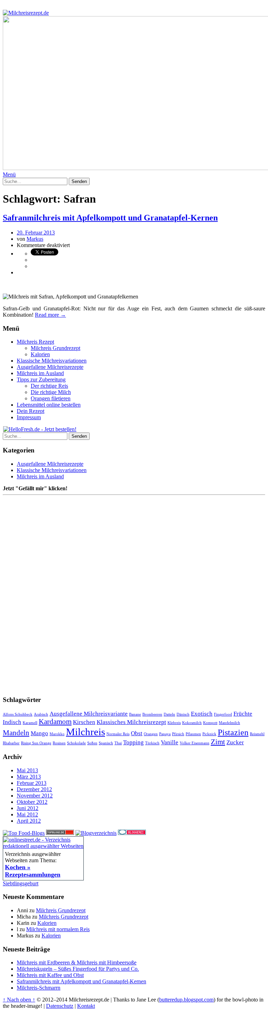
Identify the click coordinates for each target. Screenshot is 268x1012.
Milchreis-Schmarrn (38, 988)
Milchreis (85, 731)
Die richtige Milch (51, 392)
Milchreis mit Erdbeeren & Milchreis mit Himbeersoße (76, 962)
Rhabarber (11, 743)
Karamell (30, 723)
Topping (133, 742)
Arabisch (41, 714)
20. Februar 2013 (36, 233)
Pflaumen (193, 734)
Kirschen (84, 722)
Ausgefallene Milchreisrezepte (50, 367)
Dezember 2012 (34, 789)
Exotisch (202, 713)
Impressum (29, 417)
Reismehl (257, 734)
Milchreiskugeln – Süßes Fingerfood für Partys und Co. (78, 969)
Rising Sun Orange (36, 743)
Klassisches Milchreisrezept (131, 722)
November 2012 (35, 796)
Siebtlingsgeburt (20, 883)
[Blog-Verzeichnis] (132, 833)
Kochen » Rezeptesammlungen (32, 871)
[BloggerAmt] (96, 833)
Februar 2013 (31, 783)
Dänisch (183, 714)
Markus (35, 239)
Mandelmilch (229, 723)
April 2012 (29, 821)
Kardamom (55, 721)
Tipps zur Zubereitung (41, 379)
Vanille (169, 742)
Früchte (242, 713)
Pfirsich (178, 734)
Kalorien (40, 354)
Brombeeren (152, 714)
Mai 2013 (27, 770)
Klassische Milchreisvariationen (52, 361)
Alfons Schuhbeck (17, 714)
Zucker (235, 742)
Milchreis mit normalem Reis (58, 929)
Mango (39, 733)
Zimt (218, 742)
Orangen (151, 734)
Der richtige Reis (49, 386)
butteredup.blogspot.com (186, 1000)
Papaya (165, 734)
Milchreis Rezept (35, 342)
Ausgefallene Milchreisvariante (89, 713)
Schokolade (76, 743)
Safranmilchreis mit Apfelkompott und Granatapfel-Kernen (110, 217)
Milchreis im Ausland (40, 373)
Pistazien (233, 732)
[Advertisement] (84, 284)
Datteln (169, 714)
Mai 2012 (27, 814)
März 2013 (29, 777)
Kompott (210, 723)
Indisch (12, 722)
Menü (9, 174)
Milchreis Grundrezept (55, 348)
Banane (135, 714)
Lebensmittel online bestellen (49, 405)
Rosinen (59, 743)
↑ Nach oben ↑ (19, 1000)
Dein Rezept (30, 411)
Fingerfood (223, 714)
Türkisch (152, 743)
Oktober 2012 (32, 802)
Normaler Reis (117, 734)
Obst (136, 733)
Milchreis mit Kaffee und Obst (50, 975)
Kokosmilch (192, 723)
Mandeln (16, 733)
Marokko (57, 734)
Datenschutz (59, 1006)
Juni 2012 (27, 808)
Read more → (50, 315)
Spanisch (106, 743)
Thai (118, 743)
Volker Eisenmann (194, 743)
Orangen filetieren (50, 398)
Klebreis (174, 723)
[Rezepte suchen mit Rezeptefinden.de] (24, 833)
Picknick (209, 734)
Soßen (92, 743)
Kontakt (86, 1006)
